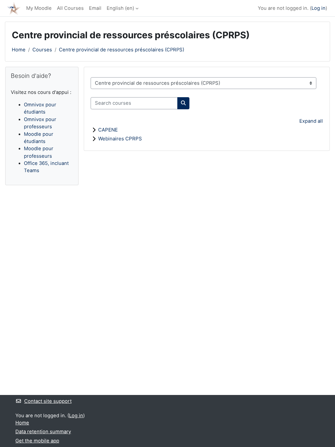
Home (19, 50)
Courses (42, 50)
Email (95, 8)
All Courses (70, 8)
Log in (318, 8)
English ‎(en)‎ (120, 8)
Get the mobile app (37, 441)
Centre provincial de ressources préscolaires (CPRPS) (121, 50)
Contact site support (48, 401)
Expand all (311, 121)
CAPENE (108, 130)
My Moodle (39, 8)
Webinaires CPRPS (120, 138)
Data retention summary (43, 432)
